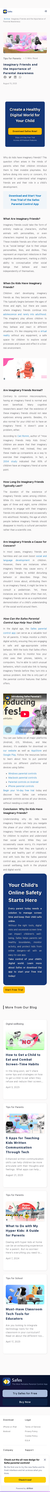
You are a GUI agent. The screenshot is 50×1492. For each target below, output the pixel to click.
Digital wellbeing (15, 1023)
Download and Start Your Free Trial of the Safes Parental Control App (25, 200)
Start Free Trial (14, 989)
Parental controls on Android (23, 782)
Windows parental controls (22, 773)
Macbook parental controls (22, 777)
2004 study (10, 461)
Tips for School (14, 1278)
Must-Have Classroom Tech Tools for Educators (24, 1313)
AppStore (36, 750)
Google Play (9, 754)
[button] (5, 77)
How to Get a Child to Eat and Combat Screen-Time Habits (23, 1059)
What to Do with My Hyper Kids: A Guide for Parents (22, 1230)
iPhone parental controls (21, 786)
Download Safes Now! (25, 131)
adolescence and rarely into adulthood (24, 314)
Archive (7, 19)
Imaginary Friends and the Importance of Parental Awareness (20, 69)
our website (9, 750)
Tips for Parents (12, 58)
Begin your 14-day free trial (18, 790)
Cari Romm (23, 436)
